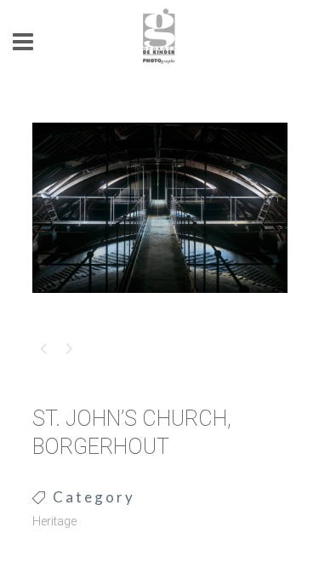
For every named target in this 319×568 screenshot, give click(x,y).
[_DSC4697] (160, 304)
